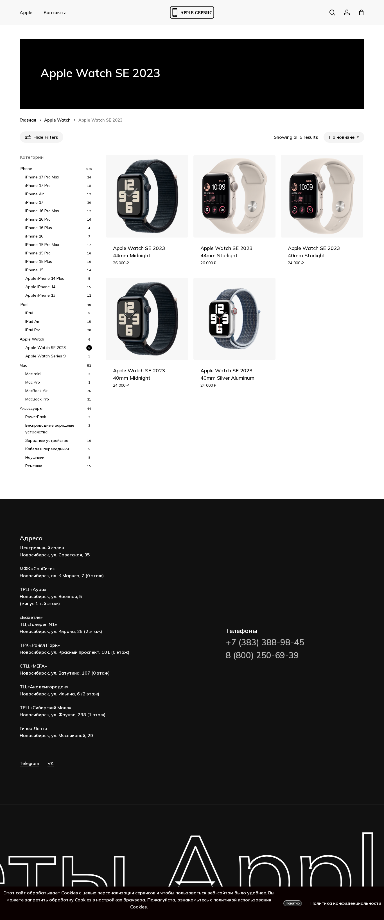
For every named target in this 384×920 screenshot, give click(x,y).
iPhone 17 (34, 202)
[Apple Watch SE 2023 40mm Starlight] (322, 196)
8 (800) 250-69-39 (262, 655)
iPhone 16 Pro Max (42, 210)
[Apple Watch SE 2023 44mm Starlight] (234, 196)
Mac (23, 365)
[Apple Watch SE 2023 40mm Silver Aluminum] (234, 319)
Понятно (293, 903)
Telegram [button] (29, 763)
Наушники (34, 457)
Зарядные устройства (46, 440)
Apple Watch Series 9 (45, 356)
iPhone (26, 168)
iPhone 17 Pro (38, 185)
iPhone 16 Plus (38, 227)
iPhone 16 (34, 236)
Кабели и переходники (47, 448)
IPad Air (32, 321)
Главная (28, 120)
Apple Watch (57, 120)
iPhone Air (34, 193)
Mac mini (33, 373)
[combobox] (344, 137)
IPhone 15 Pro (38, 253)
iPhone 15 (34, 269)
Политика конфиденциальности (345, 903)
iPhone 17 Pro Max (42, 177)
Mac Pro (32, 382)
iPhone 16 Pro (38, 219)
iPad (24, 304)
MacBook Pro (37, 399)
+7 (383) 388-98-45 (265, 642)
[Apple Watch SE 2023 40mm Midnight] (147, 319)
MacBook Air (36, 390)
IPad (29, 312)
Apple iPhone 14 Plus (44, 278)
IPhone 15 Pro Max (42, 244)
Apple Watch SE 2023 (45, 347)
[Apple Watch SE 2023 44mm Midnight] (147, 196)
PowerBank (35, 416)
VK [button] (51, 763)
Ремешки (33, 465)
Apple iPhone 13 (40, 295)
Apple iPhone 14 (40, 286)
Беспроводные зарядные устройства (49, 429)
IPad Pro (32, 329)
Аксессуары (31, 408)
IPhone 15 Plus (38, 261)
